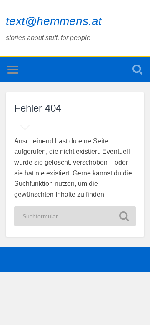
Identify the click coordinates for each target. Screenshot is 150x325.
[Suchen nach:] (74, 216)
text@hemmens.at (54, 21)
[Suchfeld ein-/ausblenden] (137, 70)
